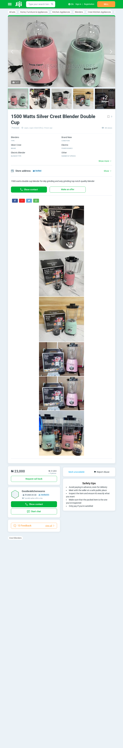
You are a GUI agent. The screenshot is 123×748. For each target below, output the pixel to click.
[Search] (52, 4)
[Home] (18, 4)
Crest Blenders (15, 538)
